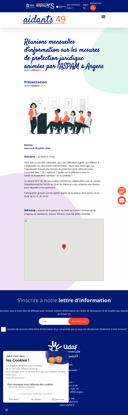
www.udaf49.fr (67, 404)
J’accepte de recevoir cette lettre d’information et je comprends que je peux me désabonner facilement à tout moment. (67, 329)
